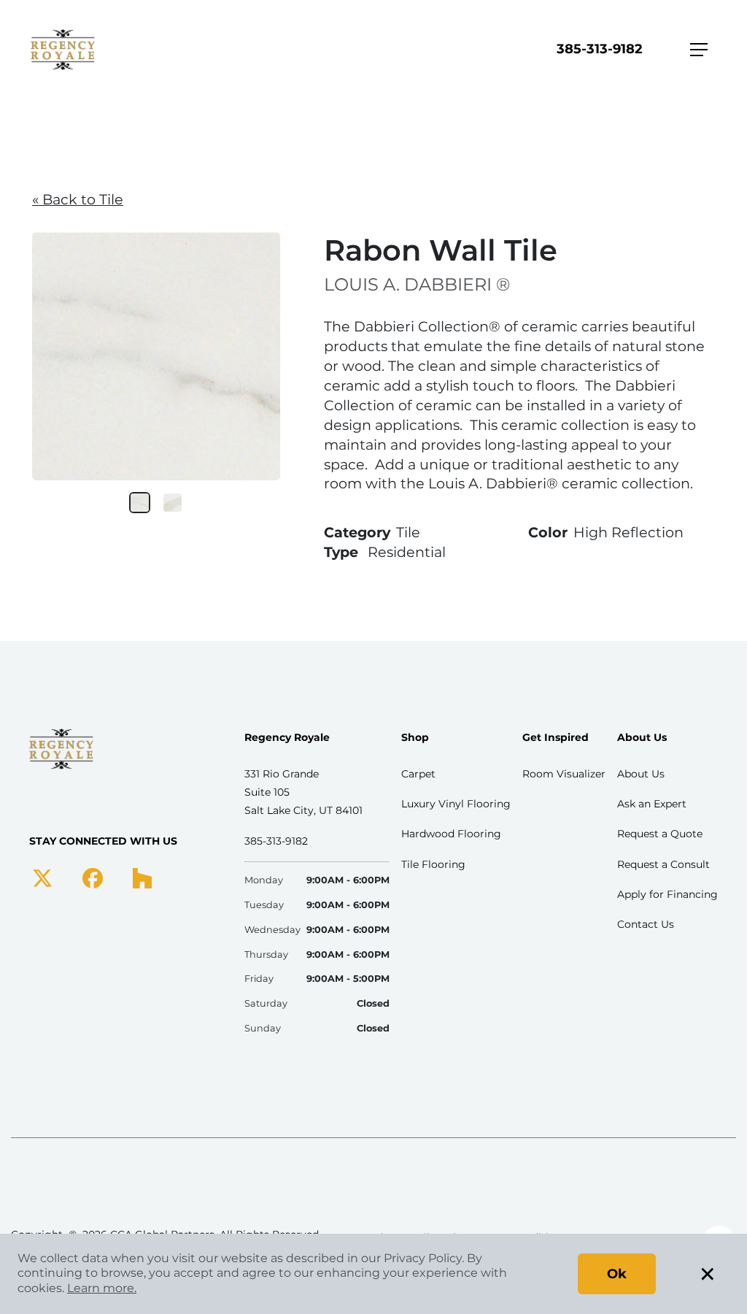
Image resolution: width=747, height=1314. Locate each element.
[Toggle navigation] (698, 49)
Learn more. (101, 1288)
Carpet (418, 773)
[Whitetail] (172, 502)
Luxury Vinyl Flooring (456, 803)
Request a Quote (660, 833)
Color (548, 532)
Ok (617, 1274)
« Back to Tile (77, 199)
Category (357, 532)
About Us (641, 773)
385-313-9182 (600, 49)
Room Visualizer (563, 773)
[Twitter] (42, 877)
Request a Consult (663, 864)
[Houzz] (142, 877)
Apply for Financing (667, 894)
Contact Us (645, 924)
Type (341, 552)
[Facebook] (92, 877)
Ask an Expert (651, 803)
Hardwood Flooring (451, 833)
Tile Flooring (433, 864)
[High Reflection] (139, 502)
